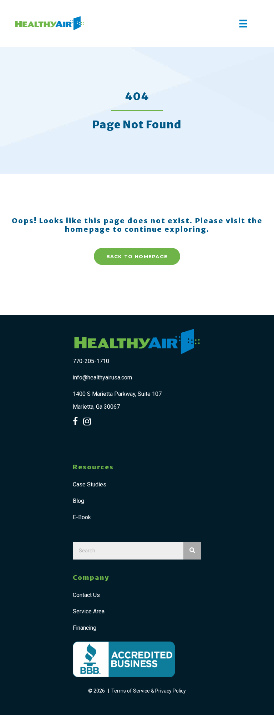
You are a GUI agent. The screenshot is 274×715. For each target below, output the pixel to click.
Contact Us (86, 595)
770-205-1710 (91, 361)
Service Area (89, 611)
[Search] (192, 551)
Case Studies (89, 484)
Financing (84, 627)
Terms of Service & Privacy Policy (148, 691)
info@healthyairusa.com (102, 377)
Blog (78, 500)
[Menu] (243, 23)
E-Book (82, 517)
